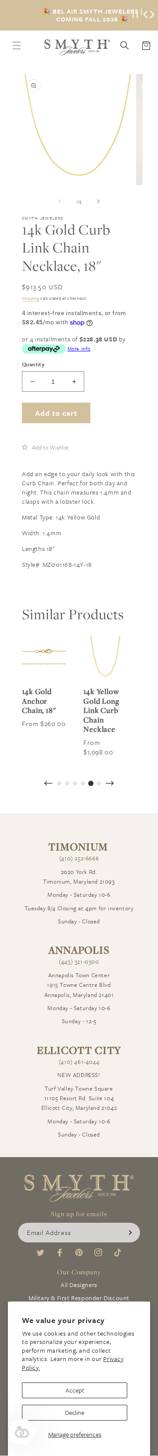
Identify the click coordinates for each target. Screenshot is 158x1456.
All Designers (79, 1284)
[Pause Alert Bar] (135, 15)
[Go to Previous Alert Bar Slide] (145, 15)
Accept (74, 1390)
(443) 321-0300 (79, 961)
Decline (74, 1412)
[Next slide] (109, 784)
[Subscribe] (130, 1232)
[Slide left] (59, 201)
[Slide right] (98, 201)
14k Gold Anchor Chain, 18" (39, 701)
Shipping (31, 298)
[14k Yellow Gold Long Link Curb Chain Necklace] (105, 658)
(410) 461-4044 (79, 1061)
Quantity (33, 364)
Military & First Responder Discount (79, 1297)
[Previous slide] (48, 784)
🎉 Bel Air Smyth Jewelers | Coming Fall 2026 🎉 (92, 15)
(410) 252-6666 (79, 858)
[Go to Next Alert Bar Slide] (152, 15)
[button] (45, 447)
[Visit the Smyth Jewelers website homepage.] (77, 47)
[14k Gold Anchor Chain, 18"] (44, 658)
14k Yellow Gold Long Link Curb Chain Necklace (101, 710)
